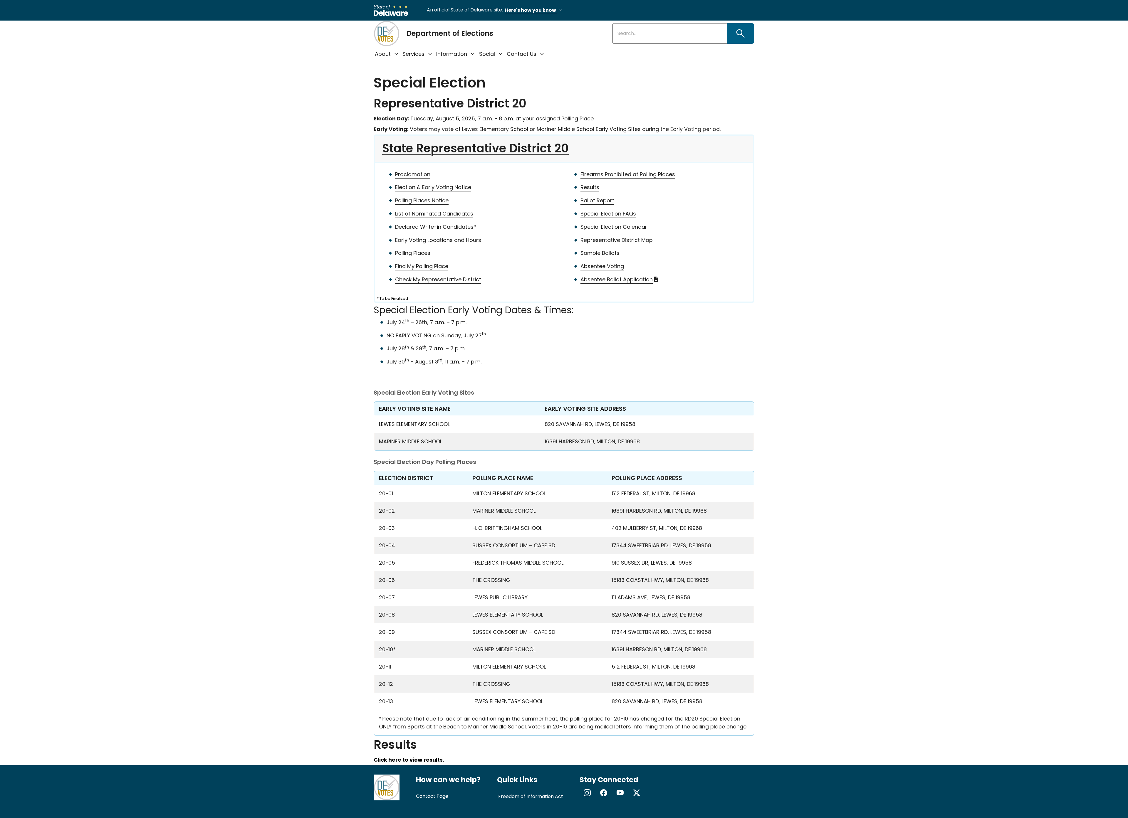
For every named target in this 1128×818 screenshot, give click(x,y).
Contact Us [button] (521, 54)
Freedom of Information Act (530, 796)
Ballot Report (597, 200)
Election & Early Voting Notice (433, 187)
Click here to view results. (409, 759)
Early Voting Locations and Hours (438, 240)
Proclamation (412, 174)
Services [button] (413, 54)
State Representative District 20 (475, 148)
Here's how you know (531, 10)
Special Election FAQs (608, 213)
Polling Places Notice (422, 200)
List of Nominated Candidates (434, 213)
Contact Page (432, 796)
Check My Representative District (438, 279)
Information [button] (451, 54)
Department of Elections (450, 33)
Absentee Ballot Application (616, 279)
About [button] (383, 54)
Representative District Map (616, 240)
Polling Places (412, 253)
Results (589, 187)
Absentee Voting (602, 266)
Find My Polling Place (421, 266)
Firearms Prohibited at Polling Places (627, 174)
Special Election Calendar (613, 226)
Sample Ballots (600, 253)
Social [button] (487, 54)
